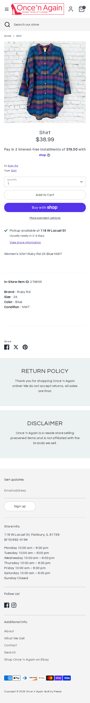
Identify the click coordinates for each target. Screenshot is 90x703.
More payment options (45, 217)
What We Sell (14, 638)
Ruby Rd (13, 165)
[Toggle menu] (5, 8)
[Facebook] (6, 605)
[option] (45, 82)
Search (10, 652)
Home (7, 36)
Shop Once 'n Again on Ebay (26, 659)
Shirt (19, 36)
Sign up (20, 506)
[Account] (71, 7)
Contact (10, 645)
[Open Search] (7, 24)
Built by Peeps (53, 691)
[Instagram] (13, 605)
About (9, 631)
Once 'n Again (34, 691)
